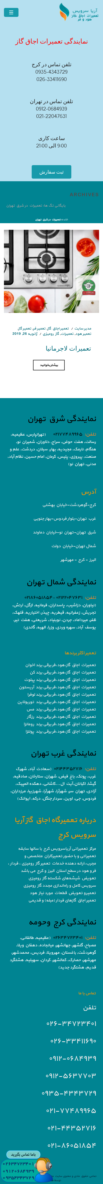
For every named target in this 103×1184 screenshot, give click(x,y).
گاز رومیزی (51, 334)
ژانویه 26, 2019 (24, 334)
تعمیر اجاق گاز (58, 328)
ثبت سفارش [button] (51, 172)
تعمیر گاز (24, 328)
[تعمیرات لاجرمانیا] (51, 271)
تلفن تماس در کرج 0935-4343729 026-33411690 (52, 72)
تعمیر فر (39, 328)
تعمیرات (67, 334)
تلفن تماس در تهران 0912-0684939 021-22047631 (51, 109)
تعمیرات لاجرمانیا (68, 348)
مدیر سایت (82, 328)
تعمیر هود (83, 334)
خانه (65, 220)
